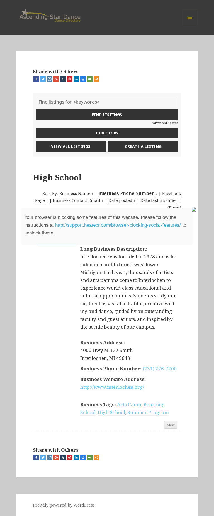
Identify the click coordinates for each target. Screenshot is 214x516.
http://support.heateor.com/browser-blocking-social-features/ (118, 225)
